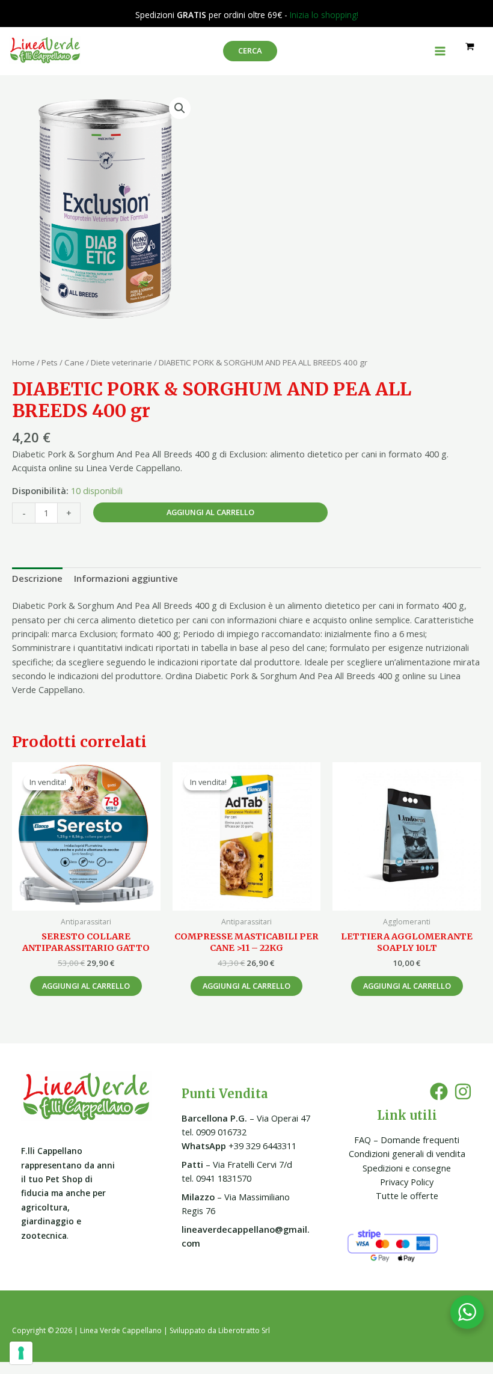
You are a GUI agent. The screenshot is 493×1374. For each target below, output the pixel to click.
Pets (49, 362)
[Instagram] (463, 1091)
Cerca (250, 50)
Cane (74, 362)
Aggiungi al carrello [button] (86, 985)
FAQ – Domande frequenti (406, 1140)
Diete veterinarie (121, 362)
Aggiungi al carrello (210, 512)
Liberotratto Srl (244, 1330)
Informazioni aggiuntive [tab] (126, 578)
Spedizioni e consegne (407, 1168)
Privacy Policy (406, 1182)
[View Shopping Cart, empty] (470, 46)
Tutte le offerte (407, 1195)
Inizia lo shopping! (324, 14)
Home (23, 362)
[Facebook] (439, 1091)
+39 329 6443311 (239, 1146)
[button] (180, 108)
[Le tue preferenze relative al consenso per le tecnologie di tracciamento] (21, 1353)
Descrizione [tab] (37, 578)
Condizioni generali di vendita (407, 1153)
